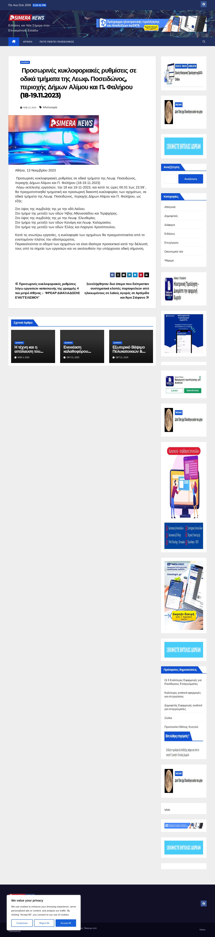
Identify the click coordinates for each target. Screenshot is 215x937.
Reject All (44, 923)
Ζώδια (168, 718)
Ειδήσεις (169, 233)
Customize (22, 923)
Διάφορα (25, 62)
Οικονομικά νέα (173, 251)
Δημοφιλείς (171, 216)
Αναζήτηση (171, 167)
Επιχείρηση (171, 242)
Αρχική (27, 41)
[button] (204, 41)
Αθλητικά (170, 207)
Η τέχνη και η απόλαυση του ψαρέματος (27, 351)
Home (202, 929)
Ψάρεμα (169, 260)
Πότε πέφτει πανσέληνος (57, 41)
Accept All (66, 923)
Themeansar (14, 931)
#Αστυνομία (50, 107)
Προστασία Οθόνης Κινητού (181, 726)
